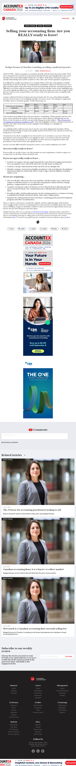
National (13, 690)
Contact (38, 727)
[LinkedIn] (38, 751)
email (55, 229)
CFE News (13, 727)
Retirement (38, 695)
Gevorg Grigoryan (13, 734)
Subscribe (65, 18)
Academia (14, 705)
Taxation (13, 715)
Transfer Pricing (14, 717)
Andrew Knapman (13, 732)
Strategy (62, 695)
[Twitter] (33, 751)
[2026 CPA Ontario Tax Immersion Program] (38, 328)
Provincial (14, 693)
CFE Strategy (14, 729)
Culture (62, 688)
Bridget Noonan (30, 25)
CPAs (38, 710)
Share (22, 229)
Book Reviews (38, 705)
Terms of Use (38, 734)
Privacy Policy (38, 729)
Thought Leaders (38, 712)
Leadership (62, 693)
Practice (48, 25)
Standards (13, 712)
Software (62, 712)
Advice (38, 688)
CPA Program (14, 724)
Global (14, 688)
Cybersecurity (62, 705)
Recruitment (38, 693)
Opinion (40, 25)
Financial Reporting (62, 690)
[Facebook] (42, 751)
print (66, 229)
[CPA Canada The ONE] (38, 390)
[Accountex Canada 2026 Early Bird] (38, 8)
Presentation (38, 690)
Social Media (62, 710)
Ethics (14, 707)
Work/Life (38, 698)
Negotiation (62, 707)
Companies (38, 707)
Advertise (38, 724)
